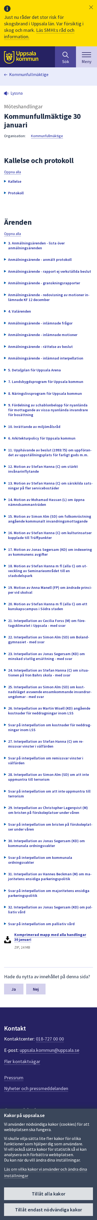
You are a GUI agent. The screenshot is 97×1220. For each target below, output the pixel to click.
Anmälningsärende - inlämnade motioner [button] (42, 334)
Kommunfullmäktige (28, 74)
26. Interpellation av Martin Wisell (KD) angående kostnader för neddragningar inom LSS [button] (49, 711)
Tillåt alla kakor (48, 1194)
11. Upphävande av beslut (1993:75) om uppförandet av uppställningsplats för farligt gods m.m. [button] (50, 452)
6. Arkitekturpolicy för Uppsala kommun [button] (41, 438)
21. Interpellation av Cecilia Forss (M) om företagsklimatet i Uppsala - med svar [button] (47, 623)
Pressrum (13, 1077)
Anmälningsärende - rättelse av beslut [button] (40, 346)
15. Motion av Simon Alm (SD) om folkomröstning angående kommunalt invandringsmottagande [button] (49, 519)
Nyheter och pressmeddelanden (36, 1088)
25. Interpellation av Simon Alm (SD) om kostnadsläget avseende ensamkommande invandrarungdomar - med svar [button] (50, 692)
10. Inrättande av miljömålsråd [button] (34, 426)
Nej (36, 989)
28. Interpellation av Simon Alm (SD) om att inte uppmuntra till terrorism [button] (48, 777)
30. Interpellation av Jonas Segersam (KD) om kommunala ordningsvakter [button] (46, 843)
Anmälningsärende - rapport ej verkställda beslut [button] (49, 271)
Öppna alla (12, 172)
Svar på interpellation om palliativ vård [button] (41, 923)
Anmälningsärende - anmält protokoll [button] (40, 259)
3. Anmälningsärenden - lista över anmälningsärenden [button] (36, 245)
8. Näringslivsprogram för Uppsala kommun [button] (45, 393)
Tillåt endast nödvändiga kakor (48, 1210)
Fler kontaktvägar (22, 1061)
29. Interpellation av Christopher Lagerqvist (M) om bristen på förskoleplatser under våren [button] (48, 810)
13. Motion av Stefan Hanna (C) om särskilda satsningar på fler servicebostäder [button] (50, 485)
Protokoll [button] (16, 193)
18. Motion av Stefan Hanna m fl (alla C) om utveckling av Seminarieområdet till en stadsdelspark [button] (47, 571)
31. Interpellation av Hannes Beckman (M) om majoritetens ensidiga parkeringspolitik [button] (50, 876)
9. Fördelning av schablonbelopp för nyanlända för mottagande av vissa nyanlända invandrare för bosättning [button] (48, 410)
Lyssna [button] (17, 93)
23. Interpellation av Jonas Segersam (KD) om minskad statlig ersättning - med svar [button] (46, 656)
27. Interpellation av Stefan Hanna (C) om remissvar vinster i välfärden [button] (46, 744)
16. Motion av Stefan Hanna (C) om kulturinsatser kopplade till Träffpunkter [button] (50, 535)
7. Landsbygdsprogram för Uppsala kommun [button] (45, 381)
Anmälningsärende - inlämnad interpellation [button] (45, 358)
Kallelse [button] (14, 181)
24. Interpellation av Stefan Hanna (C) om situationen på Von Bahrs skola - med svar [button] (48, 673)
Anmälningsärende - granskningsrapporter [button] (44, 283)
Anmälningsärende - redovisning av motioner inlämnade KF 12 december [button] (48, 297)
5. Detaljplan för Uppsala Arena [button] (34, 370)
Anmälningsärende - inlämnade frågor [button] (40, 323)
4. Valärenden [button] (19, 311)
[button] (91, 7)
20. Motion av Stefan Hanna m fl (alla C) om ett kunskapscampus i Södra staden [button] (47, 606)
